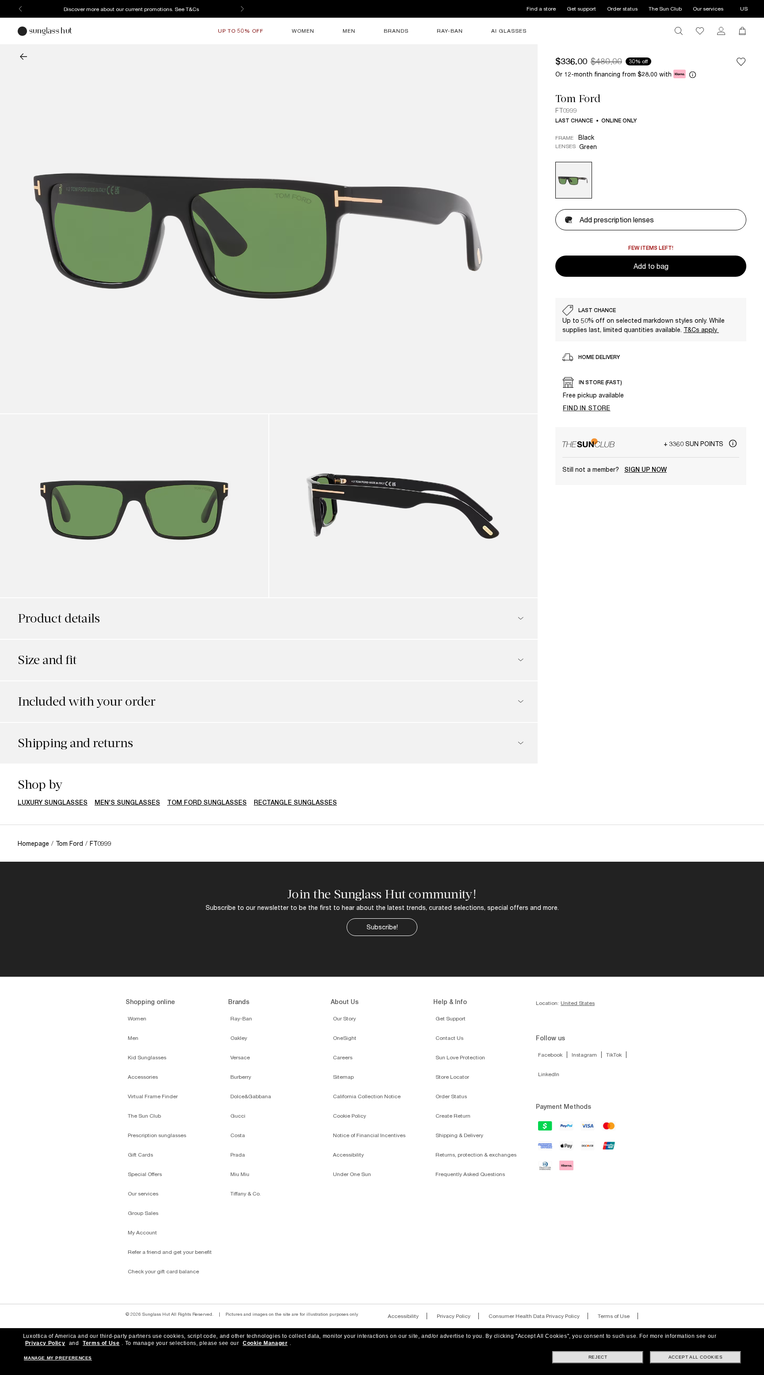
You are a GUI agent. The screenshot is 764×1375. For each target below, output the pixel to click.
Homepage (33, 843)
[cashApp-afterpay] (545, 1128)
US (744, 8)
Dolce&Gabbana (250, 1096)
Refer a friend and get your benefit (170, 1252)
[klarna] (567, 1168)
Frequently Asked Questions (470, 1174)
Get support (581, 8)
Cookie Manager (265, 1343)
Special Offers (145, 1174)
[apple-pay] (567, 1148)
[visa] (588, 1128)
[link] (721, 31)
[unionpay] (609, 1148)
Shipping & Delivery (459, 1135)
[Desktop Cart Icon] (742, 31)
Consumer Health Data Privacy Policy (534, 1316)
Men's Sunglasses (127, 802)
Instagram (584, 1054)
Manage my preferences (58, 1358)
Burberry (240, 1076)
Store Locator (452, 1076)
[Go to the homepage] (46, 31)
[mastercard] (609, 1128)
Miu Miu (239, 1174)
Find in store (587, 408)
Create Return (452, 1115)
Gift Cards (140, 1154)
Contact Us (449, 1038)
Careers (342, 1057)
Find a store (541, 8)
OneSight (344, 1038)
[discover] (588, 1148)
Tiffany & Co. (245, 1193)
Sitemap (343, 1076)
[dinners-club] (545, 1168)
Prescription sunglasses (157, 1135)
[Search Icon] (679, 31)
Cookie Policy (349, 1115)
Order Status (451, 1096)
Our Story (344, 1018)
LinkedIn (548, 1074)
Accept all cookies (695, 1357)
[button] (23, 57)
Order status (622, 8)
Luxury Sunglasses (53, 802)
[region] (650, 319)
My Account (142, 1232)
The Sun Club (665, 8)
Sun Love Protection (460, 1057)
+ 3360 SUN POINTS (694, 443)
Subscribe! (382, 927)
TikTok (614, 1054)
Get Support (450, 1018)
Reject (597, 1357)
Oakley (238, 1038)
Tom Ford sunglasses (207, 802)
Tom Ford (577, 98)
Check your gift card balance (163, 1271)
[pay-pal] (567, 1128)
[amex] (545, 1148)
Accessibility (348, 1154)
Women (137, 1018)
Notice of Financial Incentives (369, 1135)
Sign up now (645, 469)
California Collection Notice (367, 1096)
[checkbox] (741, 62)
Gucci (237, 1115)
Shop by (40, 785)
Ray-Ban (241, 1018)
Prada (237, 1154)
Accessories (143, 1076)
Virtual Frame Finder (153, 1096)
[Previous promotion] (20, 8)
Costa (237, 1135)
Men (133, 1038)
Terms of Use (614, 1316)
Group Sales (143, 1213)
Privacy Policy (453, 1316)
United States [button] (578, 1003)
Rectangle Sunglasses (295, 802)
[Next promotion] (242, 8)
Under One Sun (352, 1174)
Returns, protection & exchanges (475, 1154)
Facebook (550, 1054)
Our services (708, 8)
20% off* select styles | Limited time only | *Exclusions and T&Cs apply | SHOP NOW (131, 9)
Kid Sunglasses (147, 1057)
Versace (240, 1057)
